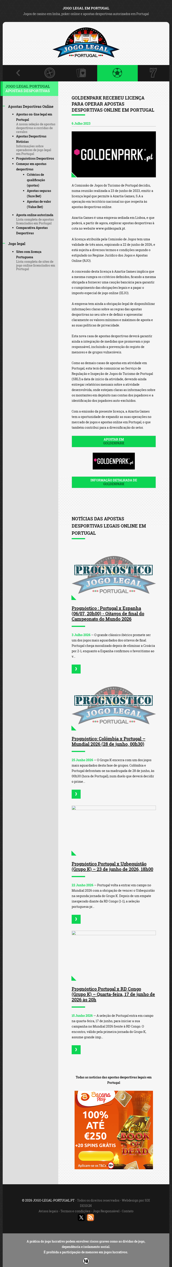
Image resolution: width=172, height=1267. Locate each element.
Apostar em (113, 441)
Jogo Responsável (106, 1211)
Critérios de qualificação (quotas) (36, 179)
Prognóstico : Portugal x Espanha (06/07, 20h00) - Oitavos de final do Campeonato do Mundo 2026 (108, 613)
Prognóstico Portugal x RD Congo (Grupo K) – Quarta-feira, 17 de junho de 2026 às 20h (113, 994)
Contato (127, 1211)
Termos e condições (75, 1211)
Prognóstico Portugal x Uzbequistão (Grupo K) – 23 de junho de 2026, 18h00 (112, 866)
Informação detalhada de (113, 482)
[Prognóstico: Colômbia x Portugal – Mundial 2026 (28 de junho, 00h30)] (114, 705)
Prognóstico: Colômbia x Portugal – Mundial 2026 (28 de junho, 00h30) (108, 741)
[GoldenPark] (114, 154)
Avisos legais (48, 1211)
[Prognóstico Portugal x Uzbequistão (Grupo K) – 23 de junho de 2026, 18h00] (114, 831)
